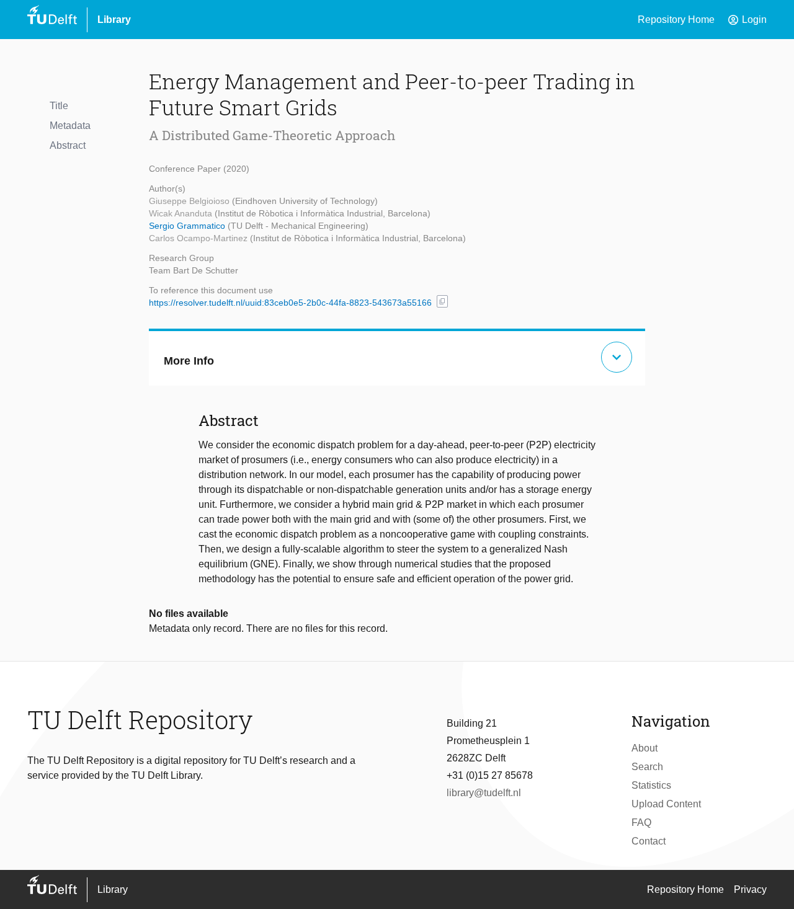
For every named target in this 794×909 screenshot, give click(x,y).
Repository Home (676, 19)
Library (114, 19)
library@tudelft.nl (484, 792)
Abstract (68, 145)
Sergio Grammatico (188, 226)
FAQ (641, 822)
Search (647, 766)
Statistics (651, 785)
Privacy (750, 889)
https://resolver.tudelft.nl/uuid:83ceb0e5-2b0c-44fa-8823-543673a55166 (290, 303)
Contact (648, 841)
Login (747, 19)
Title (59, 105)
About (644, 748)
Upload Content (666, 804)
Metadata (70, 125)
